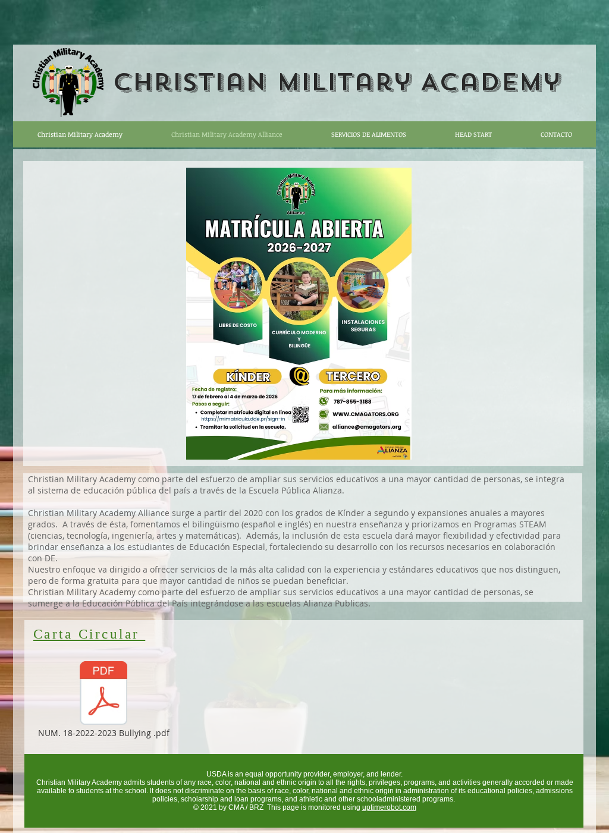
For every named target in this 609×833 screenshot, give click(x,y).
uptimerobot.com (389, 807)
